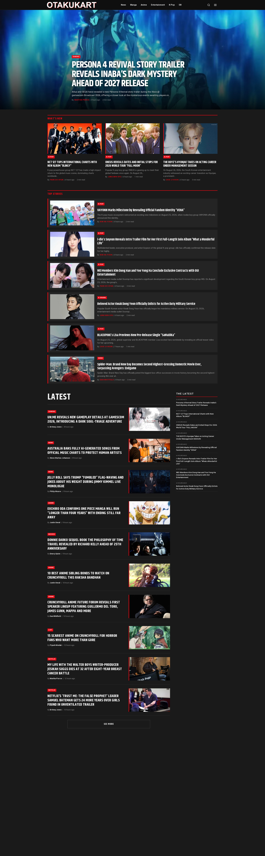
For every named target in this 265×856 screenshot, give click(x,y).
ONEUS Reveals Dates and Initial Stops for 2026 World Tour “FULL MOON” (131, 164)
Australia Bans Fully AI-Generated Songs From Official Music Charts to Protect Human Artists (84, 451)
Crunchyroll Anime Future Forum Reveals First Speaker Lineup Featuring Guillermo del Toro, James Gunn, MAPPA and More (83, 607)
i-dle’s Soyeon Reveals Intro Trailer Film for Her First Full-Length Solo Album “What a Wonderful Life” (155, 241)
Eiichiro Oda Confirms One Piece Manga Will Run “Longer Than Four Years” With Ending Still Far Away (83, 513)
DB (180, 5)
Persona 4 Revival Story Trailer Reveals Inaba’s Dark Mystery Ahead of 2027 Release (128, 74)
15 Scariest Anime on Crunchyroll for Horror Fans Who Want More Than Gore (82, 638)
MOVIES (51, 534)
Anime (144, 5)
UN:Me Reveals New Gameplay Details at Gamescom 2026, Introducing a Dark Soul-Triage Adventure (85, 419)
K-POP (51, 157)
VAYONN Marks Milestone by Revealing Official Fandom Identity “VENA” (141, 210)
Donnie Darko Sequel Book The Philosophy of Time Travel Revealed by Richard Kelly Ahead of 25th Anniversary (85, 544)
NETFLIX (51, 659)
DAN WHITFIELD (107, 380)
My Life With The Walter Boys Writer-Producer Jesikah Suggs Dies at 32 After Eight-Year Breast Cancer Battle (84, 669)
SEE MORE (109, 724)
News (123, 5)
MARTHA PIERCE (81, 100)
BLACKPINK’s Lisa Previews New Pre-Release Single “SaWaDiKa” (136, 335)
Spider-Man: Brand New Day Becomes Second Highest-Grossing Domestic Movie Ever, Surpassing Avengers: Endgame (149, 366)
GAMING (76, 56)
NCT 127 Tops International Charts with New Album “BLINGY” (72, 164)
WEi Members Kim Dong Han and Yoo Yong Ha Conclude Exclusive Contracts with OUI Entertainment (148, 272)
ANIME (51, 503)
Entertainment (158, 5)
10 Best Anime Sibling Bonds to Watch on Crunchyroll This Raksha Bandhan (78, 575)
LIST (50, 630)
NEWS (100, 358)
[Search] (208, 5)
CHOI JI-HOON (172, 180)
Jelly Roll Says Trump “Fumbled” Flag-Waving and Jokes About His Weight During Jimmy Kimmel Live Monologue (85, 482)
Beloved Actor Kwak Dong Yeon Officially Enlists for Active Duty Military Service (146, 303)
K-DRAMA (102, 298)
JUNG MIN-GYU (114, 177)
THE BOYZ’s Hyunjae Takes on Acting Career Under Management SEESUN (189, 164)
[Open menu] (215, 5)
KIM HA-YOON (106, 222)
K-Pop (172, 5)
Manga (133, 5)
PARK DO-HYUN (56, 180)
